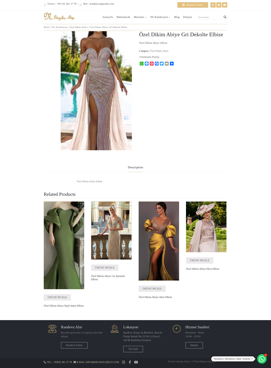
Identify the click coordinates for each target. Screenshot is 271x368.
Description (135, 167)
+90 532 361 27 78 (66, 4)
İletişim (187, 17)
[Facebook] (218, 5)
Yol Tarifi (133, 349)
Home (47, 27)
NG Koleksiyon (159, 17)
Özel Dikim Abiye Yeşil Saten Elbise (64, 305)
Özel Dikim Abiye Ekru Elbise (202, 268)
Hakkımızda (123, 17)
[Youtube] (224, 5)
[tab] (135, 167)
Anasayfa (107, 17)
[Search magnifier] (225, 17)
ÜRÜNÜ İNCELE (57, 297)
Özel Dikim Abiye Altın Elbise (155, 297)
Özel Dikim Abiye (79, 27)
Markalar (139, 17)
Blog (177, 17)
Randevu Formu (74, 345)
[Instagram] (213, 5)
